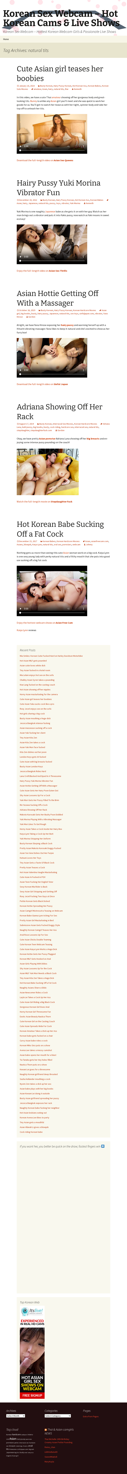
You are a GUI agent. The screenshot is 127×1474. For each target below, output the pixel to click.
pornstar (29, 1439)
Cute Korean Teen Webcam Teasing (36, 944)
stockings (19, 1446)
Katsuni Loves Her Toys (30, 857)
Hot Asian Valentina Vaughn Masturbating (38, 872)
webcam (76, 544)
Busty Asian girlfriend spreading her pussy (39, 1098)
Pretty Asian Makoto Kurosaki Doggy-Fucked (40, 848)
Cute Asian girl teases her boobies (36, 699)
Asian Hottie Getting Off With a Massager (38, 785)
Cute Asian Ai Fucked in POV (32, 877)
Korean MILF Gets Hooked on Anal (35, 958)
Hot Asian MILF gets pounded (33, 660)
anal (25, 1453)
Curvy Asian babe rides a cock (34, 1040)
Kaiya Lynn (37, 544)
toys (58, 203)
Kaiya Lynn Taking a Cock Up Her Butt (36, 833)
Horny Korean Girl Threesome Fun (35, 1011)
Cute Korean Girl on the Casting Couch (37, 1021)
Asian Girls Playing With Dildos (33, 963)
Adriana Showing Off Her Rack (33, 809)
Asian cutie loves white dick (32, 665)
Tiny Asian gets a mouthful (32, 1122)
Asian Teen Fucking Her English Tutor (36, 881)
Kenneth (78, 89)
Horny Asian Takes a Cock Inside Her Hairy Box (41, 829)
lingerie (8, 1456)
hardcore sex (67, 427)
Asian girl (15, 1456)
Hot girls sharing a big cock (32, 713)
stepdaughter (23, 430)
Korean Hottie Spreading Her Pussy (36, 906)
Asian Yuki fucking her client (32, 732)
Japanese (32, 203)
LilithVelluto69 (51, 1452)
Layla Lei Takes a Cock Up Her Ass (35, 997)
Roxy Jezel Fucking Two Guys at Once (37, 896)
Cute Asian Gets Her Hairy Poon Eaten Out (39, 790)
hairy (50, 89)
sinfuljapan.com (86, 313)
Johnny (89, 544)
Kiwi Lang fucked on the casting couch (37, 684)
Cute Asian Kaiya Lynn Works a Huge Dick (38, 949)
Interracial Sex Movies (63, 423)
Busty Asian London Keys (31, 766)
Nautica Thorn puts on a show (33, 1064)
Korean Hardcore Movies (84, 310)
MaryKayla (49, 1461)
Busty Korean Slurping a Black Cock (36, 843)
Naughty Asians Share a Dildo (33, 987)
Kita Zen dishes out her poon (33, 752)
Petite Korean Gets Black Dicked (35, 901)
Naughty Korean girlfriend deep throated (39, 1074)
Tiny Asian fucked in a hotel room (35, 670)
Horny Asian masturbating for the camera (39, 694)
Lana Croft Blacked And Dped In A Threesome (40, 776)
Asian (44, 89)
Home (6, 39)
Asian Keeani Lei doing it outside (35, 1093)
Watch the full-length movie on (44, 501)
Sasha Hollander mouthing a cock (35, 1079)
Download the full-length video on (45, 160)
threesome (13, 1449)
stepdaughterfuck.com (41, 430)
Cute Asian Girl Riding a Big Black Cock (37, 1002)
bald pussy (27, 427)
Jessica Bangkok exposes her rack (36, 1103)
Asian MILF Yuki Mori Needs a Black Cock (38, 973)
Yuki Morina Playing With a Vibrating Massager (41, 819)
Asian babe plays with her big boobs (36, 1088)
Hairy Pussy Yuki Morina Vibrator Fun (36, 781)
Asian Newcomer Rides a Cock (34, 992)
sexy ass (31, 1453)
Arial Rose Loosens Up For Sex (34, 934)
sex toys (74, 313)
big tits (16, 1453)
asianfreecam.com (99, 541)
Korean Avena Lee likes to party (34, 1117)
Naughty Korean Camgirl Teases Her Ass (38, 930)
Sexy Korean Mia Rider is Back (33, 886)
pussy (52, 203)
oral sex (57, 544)
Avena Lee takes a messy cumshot (36, 1050)
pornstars (66, 544)
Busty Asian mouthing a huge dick (35, 718)
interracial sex (81, 427)
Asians (20, 544)
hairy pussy (43, 313)
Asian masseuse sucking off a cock (36, 728)
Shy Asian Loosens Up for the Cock (36, 968)
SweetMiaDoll (51, 1456)
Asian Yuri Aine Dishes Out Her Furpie (37, 853)
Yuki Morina (75, 203)
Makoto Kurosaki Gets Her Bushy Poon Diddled (41, 814)
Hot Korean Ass (79, 85)
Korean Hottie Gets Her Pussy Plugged (38, 954)
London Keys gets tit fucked (33, 756)
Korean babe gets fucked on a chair (36, 1035)
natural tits (59, 89)
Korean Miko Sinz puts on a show (35, 1045)
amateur (37, 89)
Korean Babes (94, 85)
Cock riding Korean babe (31, 1132)
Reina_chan (50, 1447)
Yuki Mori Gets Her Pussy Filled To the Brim (39, 800)
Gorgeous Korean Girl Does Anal (34, 1007)
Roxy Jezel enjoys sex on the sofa (35, 708)
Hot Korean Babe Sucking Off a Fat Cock (38, 982)
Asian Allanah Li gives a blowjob (34, 1127)
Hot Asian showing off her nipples (35, 689)
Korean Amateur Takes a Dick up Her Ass (38, 1031)
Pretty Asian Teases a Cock (32, 867)
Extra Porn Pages (91, 1416)
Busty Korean (46, 85)
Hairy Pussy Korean (62, 85)
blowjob (27, 544)
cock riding (55, 427)
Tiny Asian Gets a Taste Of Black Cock (37, 862)
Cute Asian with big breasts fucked (36, 761)
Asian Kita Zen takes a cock (32, 742)
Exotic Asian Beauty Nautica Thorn (35, 1016)
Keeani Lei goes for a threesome (35, 1069)
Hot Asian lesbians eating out (33, 1112)
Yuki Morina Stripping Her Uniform (35, 838)
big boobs (25, 313)
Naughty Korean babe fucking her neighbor (39, 1108)
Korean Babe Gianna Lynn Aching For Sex (38, 915)
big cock (31, 1449)
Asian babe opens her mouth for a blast (38, 1055)
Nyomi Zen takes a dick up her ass (35, 1083)
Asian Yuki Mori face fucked (32, 747)
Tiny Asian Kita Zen (28, 737)
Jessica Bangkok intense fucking (35, 723)
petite (16, 1443)
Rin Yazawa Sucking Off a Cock (34, 805)
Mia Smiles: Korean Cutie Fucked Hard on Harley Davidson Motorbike (51, 655)
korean (9, 1435)
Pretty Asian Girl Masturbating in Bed (37, 920)
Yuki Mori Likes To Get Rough (33, 824)
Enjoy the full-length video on (42, 270)
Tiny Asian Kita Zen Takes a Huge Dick (37, 978)
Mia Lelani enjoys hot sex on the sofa (37, 675)
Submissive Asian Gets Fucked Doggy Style (40, 925)
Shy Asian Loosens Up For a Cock (35, 795)
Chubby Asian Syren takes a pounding (37, 680)
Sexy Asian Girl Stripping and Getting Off (38, 891)
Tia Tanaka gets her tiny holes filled (36, 1059)
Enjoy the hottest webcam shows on (45, 622)
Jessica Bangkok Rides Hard (33, 771)
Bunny (33, 101)
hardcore (16, 1434)
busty (34, 313)
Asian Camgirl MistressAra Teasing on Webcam (41, 910)
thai (66, 89)
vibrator (65, 203)
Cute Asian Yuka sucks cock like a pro (37, 704)
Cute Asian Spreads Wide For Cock (36, 1026)
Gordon (31, 316)
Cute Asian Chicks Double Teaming (35, 939)
